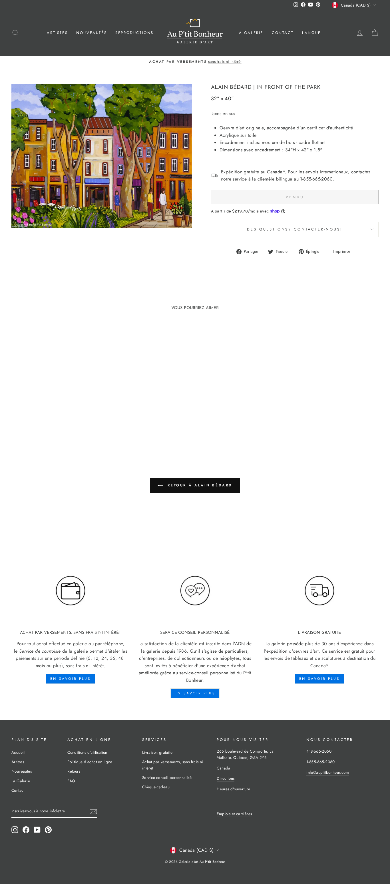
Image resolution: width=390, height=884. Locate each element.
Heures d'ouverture (233, 789)
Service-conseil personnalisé (167, 777)
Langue (311, 32)
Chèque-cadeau (156, 787)
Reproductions (134, 32)
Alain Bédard (231, 87)
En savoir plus (70, 678)
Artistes (57, 32)
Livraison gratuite (157, 752)
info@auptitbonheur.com (327, 772)
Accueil (18, 752)
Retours (73, 771)
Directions (225, 778)
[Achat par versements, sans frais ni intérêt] (70, 591)
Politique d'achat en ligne (89, 762)
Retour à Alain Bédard (199, 485)
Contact (282, 32)
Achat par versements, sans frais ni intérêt (172, 765)
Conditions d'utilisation (87, 752)
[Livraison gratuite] (319, 591)
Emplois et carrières (234, 814)
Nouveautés (91, 32)
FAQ (71, 781)
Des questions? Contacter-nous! (294, 229)
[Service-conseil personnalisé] (195, 591)
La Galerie (249, 32)
